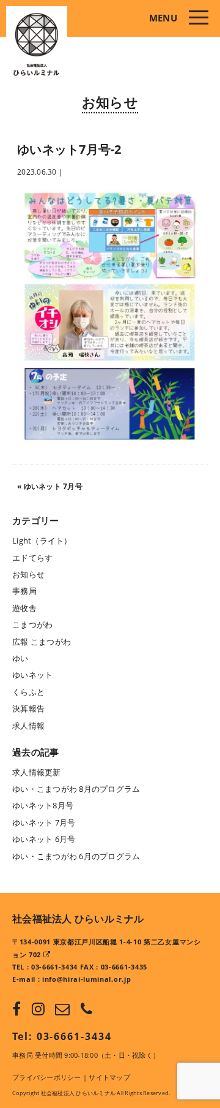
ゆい (20, 658)
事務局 (24, 590)
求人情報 (28, 725)
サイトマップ (109, 1077)
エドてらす (32, 557)
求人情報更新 (36, 772)
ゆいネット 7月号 (53, 486)
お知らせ (110, 102)
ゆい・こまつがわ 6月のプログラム (76, 856)
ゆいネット (32, 674)
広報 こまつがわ (41, 641)
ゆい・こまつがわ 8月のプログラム (76, 788)
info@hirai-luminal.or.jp (86, 979)
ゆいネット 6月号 (43, 838)
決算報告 (28, 708)
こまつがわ (32, 624)
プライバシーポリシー (46, 1077)
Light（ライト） (42, 540)
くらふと (28, 691)
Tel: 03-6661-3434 (62, 1036)
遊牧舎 (24, 607)
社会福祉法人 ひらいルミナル (78, 918)
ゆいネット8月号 (42, 805)
